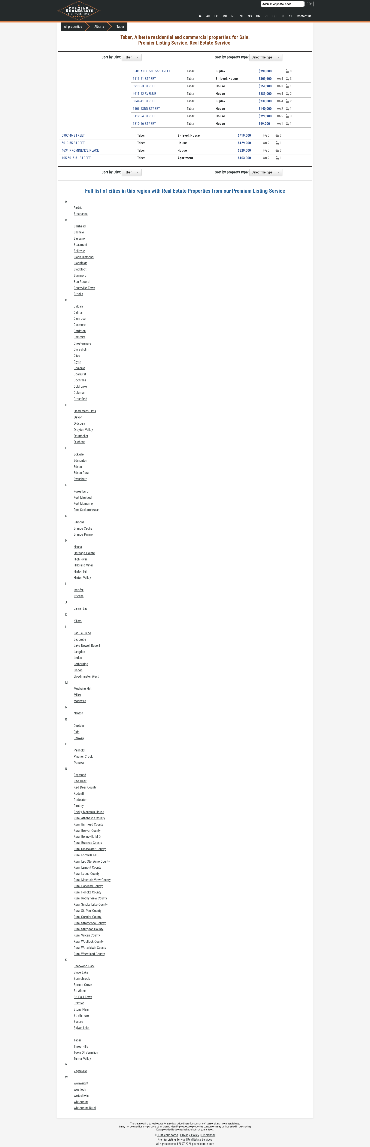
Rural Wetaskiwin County (90, 948)
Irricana (79, 596)
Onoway (79, 738)
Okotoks (79, 726)
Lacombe (80, 639)
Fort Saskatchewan (86, 510)
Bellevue (79, 251)
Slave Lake (81, 972)
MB (224, 16)
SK (283, 16)
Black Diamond (84, 257)
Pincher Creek (83, 756)
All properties (73, 27)
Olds (76, 732)
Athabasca (81, 214)
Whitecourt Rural (85, 1108)
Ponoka (79, 763)
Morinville (80, 701)
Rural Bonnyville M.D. (87, 837)
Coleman (79, 393)
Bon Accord (82, 282)
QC (274, 16)
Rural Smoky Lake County (91, 904)
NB (233, 16)
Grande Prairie (83, 534)
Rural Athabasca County (89, 818)
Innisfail (79, 590)
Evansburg (80, 479)
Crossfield (80, 399)
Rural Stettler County (87, 917)
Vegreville (80, 1071)
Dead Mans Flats (85, 411)
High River (80, 559)
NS (250, 16)
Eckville (79, 454)
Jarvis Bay (80, 608)
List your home (167, 1135)
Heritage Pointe (84, 553)
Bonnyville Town (84, 288)
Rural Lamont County (87, 867)
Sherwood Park (84, 966)
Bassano (79, 238)
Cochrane (80, 380)
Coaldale (79, 368)
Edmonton (80, 461)
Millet (77, 695)
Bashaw (79, 232)
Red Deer (80, 781)
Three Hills (81, 1046)
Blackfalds (80, 263)
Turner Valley (82, 1059)
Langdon (79, 652)
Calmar (78, 313)
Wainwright (81, 1083)
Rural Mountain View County (92, 880)
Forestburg (81, 491)
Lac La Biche (82, 633)
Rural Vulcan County (87, 935)
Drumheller (81, 436)
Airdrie (78, 208)
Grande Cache (83, 528)
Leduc (78, 658)
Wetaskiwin (81, 1096)
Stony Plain (81, 1009)
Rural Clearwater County (90, 849)
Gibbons (79, 522)
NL (241, 16)
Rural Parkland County (88, 886)
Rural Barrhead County (88, 824)
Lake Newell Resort (87, 646)
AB (208, 16)
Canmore (80, 325)
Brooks (78, 294)
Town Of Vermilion (86, 1052)
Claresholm (81, 349)
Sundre (78, 1022)
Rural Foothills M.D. (86, 855)
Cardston (80, 331)
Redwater (80, 800)
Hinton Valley (82, 578)
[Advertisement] (92, 98)
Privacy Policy (189, 1135)
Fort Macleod (83, 498)
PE (266, 16)
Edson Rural (81, 473)
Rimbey (79, 806)
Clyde (77, 362)
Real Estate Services (199, 1139)
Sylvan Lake (82, 1028)
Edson (78, 467)
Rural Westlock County (89, 941)
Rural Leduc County (87, 874)
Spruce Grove (83, 985)
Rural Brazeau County (88, 843)
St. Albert (80, 991)
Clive (77, 356)
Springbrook (82, 979)
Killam (78, 621)
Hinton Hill (80, 571)
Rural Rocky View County (90, 898)
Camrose (80, 319)
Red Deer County (85, 787)
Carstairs (79, 337)
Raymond (80, 775)
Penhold (79, 750)
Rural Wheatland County (89, 954)
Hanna (78, 547)
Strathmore (81, 1016)
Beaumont (80, 245)
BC (216, 16)
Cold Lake (80, 386)
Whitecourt (81, 1102)
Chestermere (82, 343)
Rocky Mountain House (89, 812)
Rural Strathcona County (90, 923)
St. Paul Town (83, 997)
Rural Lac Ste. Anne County (92, 861)
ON (258, 16)
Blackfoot (80, 269)
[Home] (200, 16)
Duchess (79, 442)
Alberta (99, 27)
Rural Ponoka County (87, 892)
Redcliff (79, 794)
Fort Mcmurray (84, 504)
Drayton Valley (83, 430)
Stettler (79, 1003)
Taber (77, 1040)
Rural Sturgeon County (88, 929)
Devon (78, 417)
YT (291, 16)
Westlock (80, 1089)
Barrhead (80, 226)
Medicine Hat (82, 689)
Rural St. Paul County (87, 911)
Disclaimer (208, 1135)
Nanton (78, 713)
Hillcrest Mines (84, 565)
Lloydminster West (86, 676)
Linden (78, 670)
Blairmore (80, 275)
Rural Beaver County (87, 831)
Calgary (79, 306)
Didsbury (79, 423)
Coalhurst (80, 374)
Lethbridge (81, 664)
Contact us (304, 16)
